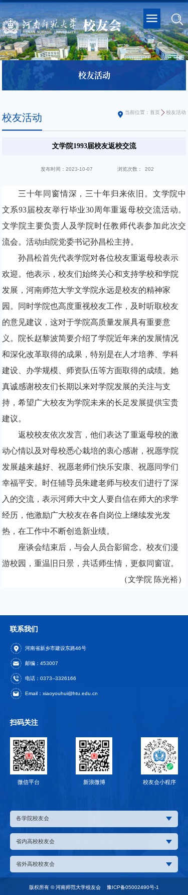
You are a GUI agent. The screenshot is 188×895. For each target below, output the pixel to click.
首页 (155, 112)
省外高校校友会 (35, 864)
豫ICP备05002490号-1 (133, 887)
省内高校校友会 (35, 841)
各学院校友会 (32, 818)
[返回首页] (62, 26)
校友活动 (176, 112)
